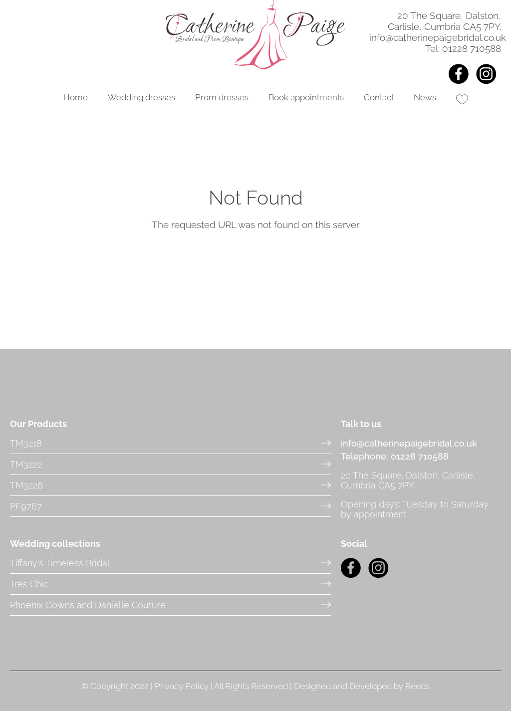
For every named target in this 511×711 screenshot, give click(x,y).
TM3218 (26, 443)
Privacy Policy (182, 686)
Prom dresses (222, 97)
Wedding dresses (141, 97)
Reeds (417, 686)
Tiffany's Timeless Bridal (60, 563)
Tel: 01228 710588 (463, 48)
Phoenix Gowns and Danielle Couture (88, 605)
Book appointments (306, 97)
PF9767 (26, 506)
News (425, 97)
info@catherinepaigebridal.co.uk (437, 37)
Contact (379, 97)
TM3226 (26, 485)
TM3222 (26, 464)
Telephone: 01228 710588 (395, 456)
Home (75, 97)
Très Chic (29, 584)
